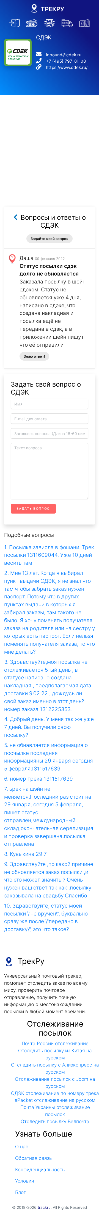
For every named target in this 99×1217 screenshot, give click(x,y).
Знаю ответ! (34, 356)
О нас (21, 1146)
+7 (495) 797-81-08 (66, 61)
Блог (20, 1192)
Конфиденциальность (40, 1169)
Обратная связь (33, 1158)
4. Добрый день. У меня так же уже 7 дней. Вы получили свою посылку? (49, 727)
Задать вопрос (33, 508)
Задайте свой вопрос (49, 238)
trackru (44, 1207)
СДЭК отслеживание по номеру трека (55, 1093)
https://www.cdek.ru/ (66, 67)
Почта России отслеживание (55, 1043)
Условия (24, 1181)
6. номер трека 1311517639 (38, 778)
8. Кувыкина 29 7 (25, 854)
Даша (27, 258)
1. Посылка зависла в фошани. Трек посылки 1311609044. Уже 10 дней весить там (49, 555)
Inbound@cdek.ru (63, 54)
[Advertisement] (49, 144)
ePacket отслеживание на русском (55, 1100)
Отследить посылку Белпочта (55, 1121)
